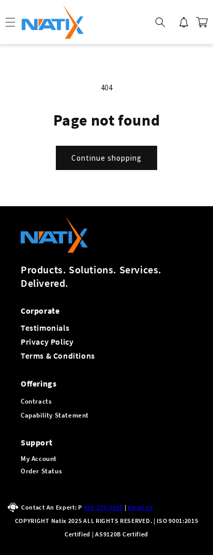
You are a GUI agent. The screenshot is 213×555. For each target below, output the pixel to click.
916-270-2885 (103, 507)
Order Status (41, 471)
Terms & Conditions (58, 355)
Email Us (140, 507)
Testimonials (45, 327)
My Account (39, 458)
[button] (160, 22)
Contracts (36, 401)
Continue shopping (106, 158)
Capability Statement (55, 415)
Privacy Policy (47, 341)
